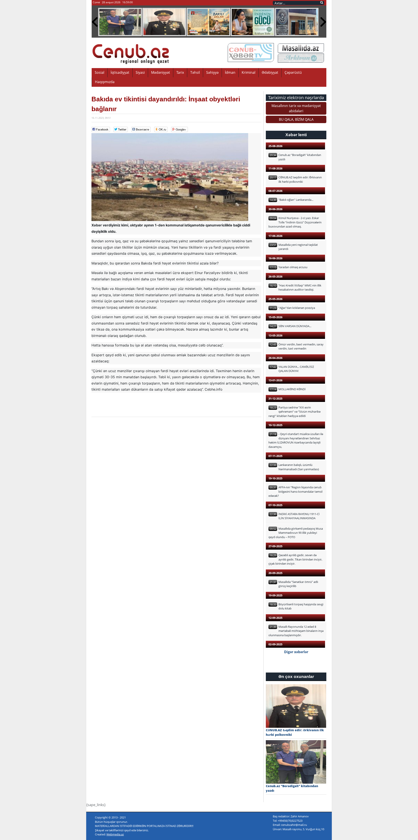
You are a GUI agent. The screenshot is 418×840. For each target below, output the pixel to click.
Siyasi (140, 72)
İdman (230, 72)
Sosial (99, 72)
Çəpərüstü (293, 72)
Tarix (180, 72)
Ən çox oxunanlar (296, 676)
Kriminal (248, 72)
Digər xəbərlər (296, 651)
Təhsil (195, 72)
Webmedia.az (115, 834)
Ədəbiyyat (270, 72)
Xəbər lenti (296, 134)
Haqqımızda (105, 81)
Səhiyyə (212, 72)
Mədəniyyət (160, 72)
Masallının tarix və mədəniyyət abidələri (296, 108)
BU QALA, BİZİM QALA (296, 119)
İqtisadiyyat (120, 72)
